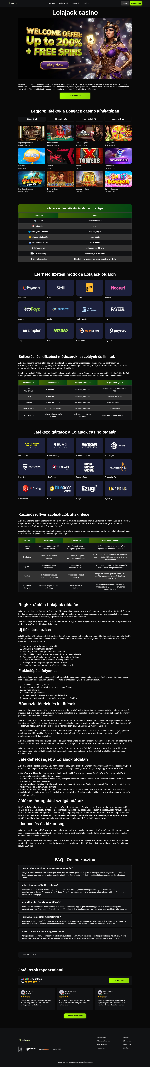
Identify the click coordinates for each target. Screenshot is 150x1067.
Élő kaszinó (59, 119)
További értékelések (75, 1016)
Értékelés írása (119, 980)
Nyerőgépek (116, 119)
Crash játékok (87, 119)
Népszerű (30, 119)
